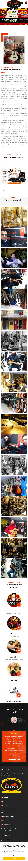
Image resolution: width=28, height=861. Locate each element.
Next (27, 721)
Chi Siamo (4, 805)
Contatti (4, 820)
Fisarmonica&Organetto (12, 191)
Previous (1, 721)
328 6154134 (7, 840)
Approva (14, 858)
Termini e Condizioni (7, 809)
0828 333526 (7, 835)
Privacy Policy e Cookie (8, 816)
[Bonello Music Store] (14, 4)
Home (3, 801)
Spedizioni (5, 813)
